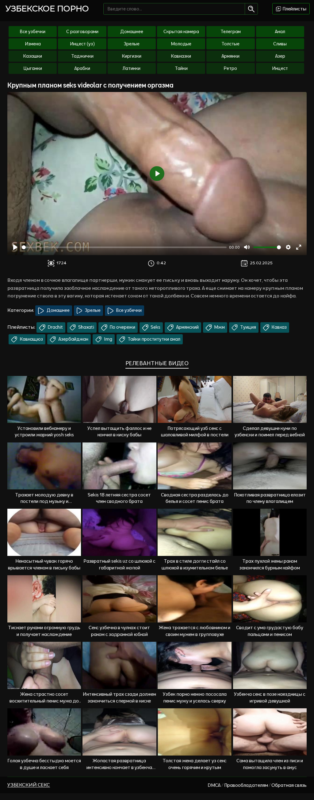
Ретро (230, 68)
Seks (155, 327)
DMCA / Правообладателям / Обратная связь (257, 785)
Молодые (181, 44)
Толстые (230, 44)
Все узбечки (32, 31)
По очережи (122, 327)
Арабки (82, 68)
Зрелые (132, 44)
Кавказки (181, 56)
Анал (280, 31)
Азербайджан (72, 339)
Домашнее (131, 31)
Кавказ (279, 327)
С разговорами (82, 31)
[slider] (124, 247)
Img (107, 339)
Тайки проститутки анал (153, 339)
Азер (280, 56)
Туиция (247, 327)
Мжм (219, 327)
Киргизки (131, 56)
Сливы (280, 44)
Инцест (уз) (82, 44)
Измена (33, 44)
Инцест (280, 68)
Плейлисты (293, 9)
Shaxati (85, 327)
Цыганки (32, 68)
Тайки (181, 68)
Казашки (32, 56)
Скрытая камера (181, 31)
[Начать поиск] (251, 9)
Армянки (230, 56)
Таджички (82, 56)
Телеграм (230, 31)
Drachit (55, 327)
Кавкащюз (31, 339)
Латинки (131, 68)
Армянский (187, 327)
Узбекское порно (47, 8)
